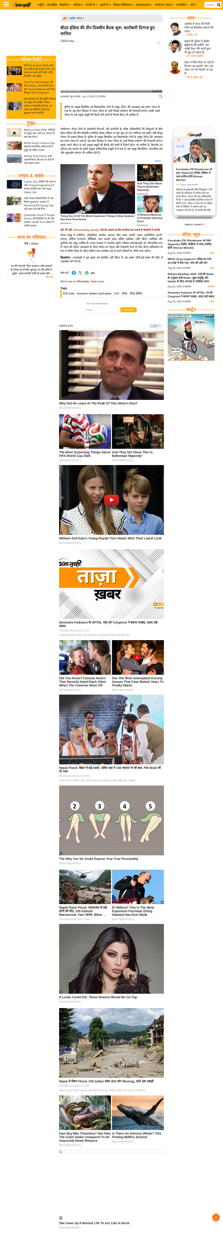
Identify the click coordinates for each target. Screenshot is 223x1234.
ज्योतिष (211, 286)
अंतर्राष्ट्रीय (52, 5)
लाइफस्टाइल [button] (143, 5)
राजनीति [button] (181, 5)
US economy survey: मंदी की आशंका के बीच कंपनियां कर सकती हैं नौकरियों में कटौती (116, 229)
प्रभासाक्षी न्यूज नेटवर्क (70, 96)
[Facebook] (158, 52)
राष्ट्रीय (41, 5)
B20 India (68, 293)
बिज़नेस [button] (64, 5)
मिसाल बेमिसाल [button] (122, 5)
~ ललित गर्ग (190, 35)
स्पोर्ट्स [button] (77, 5)
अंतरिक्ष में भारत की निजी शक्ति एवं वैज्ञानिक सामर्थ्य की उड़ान (198, 27)
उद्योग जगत (76, 18)
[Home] (64, 18)
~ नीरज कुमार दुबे (193, 77)
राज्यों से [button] (90, 5)
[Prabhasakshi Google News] (161, 96)
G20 (116, 293)
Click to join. (97, 281)
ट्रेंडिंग (31, 123)
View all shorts (194, 224)
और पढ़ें (49, 277)
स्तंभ (191, 17)
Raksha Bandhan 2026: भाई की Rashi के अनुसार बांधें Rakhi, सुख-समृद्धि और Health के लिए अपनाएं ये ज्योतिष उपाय (191, 278)
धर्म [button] (192, 5)
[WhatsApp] (158, 66)
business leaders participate (94, 293)
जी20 (124, 293)
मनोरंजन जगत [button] (163, 5)
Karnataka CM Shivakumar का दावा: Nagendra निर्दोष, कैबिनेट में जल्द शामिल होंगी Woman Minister (190, 244)
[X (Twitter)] (158, 59)
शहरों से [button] (104, 5)
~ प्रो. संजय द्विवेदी (193, 56)
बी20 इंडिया (136, 293)
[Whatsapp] (86, 274)
